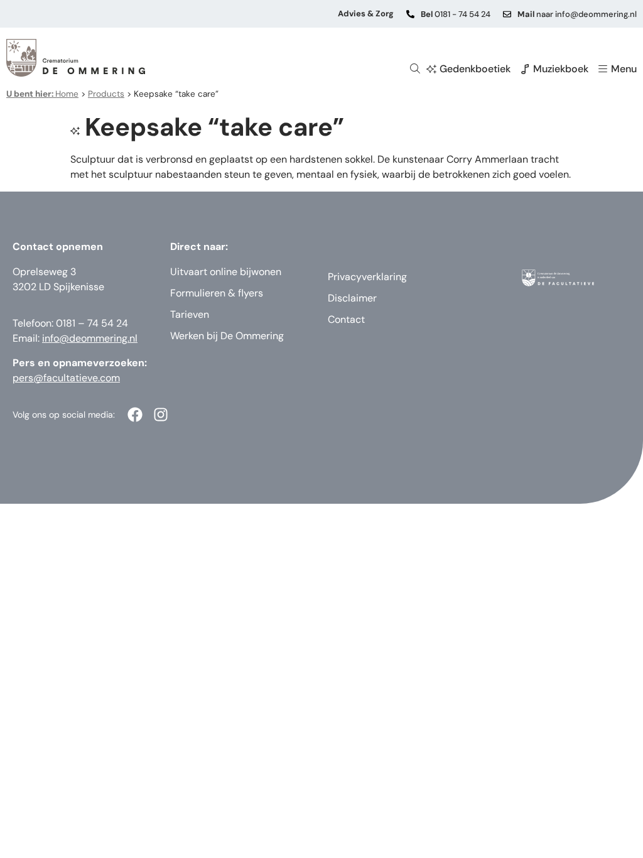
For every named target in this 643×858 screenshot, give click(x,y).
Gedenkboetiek (475, 68)
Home (42, 94)
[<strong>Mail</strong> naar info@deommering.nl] (507, 14)
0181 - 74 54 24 (455, 14)
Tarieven (189, 314)
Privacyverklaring (367, 276)
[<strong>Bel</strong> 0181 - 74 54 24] (410, 14)
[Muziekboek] (525, 69)
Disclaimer (352, 298)
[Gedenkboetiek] (431, 69)
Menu (624, 68)
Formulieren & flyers (216, 293)
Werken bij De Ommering (227, 335)
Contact (346, 319)
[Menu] (603, 69)
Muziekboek (560, 68)
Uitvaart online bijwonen (225, 271)
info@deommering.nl (90, 338)
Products (106, 94)
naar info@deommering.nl (577, 14)
